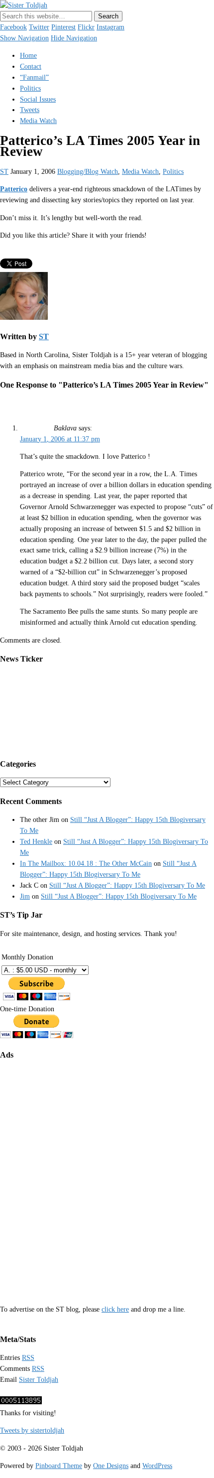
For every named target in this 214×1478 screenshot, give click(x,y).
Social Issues (38, 99)
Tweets (29, 110)
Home (28, 55)
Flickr (86, 27)
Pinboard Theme (58, 1466)
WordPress (157, 1466)
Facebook (13, 27)
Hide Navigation (74, 38)
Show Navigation (24, 38)
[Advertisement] (107, 1175)
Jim (25, 896)
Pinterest (63, 27)
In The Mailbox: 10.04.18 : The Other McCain (86, 863)
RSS (28, 1357)
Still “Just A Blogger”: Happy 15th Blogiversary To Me (127, 885)
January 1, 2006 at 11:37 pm (60, 439)
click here (115, 1309)
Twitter (39, 27)
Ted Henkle (36, 841)
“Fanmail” (34, 77)
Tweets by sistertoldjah (32, 1430)
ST (4, 171)
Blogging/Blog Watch (87, 171)
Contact (30, 66)
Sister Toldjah (38, 1379)
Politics (30, 88)
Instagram (110, 27)
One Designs (110, 1466)
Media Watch (38, 121)
